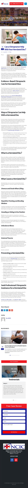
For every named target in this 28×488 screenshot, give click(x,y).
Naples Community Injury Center (14, 451)
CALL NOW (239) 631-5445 (16, 3)
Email (12, 310)
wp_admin (5, 52)
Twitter (4, 310)
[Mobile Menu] (25, 4)
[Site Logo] (5, 4)
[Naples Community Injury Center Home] (14, 446)
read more (7, 352)
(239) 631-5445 (17, 299)
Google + (9, 310)
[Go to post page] (14, 337)
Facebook (2, 310)
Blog (10, 52)
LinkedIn (7, 310)
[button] (9, 355)
